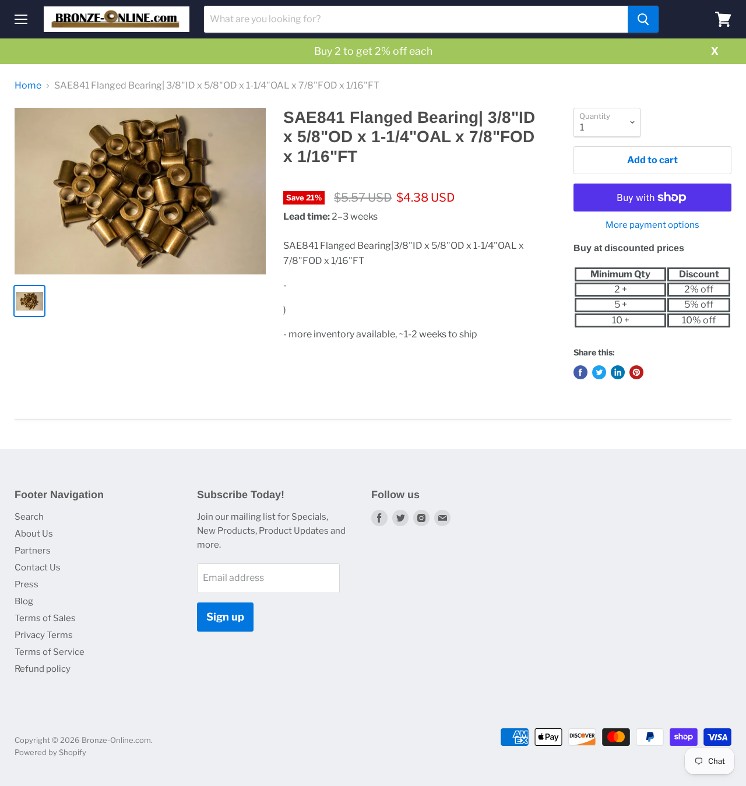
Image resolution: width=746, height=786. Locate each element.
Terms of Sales (45, 618)
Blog (24, 601)
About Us (34, 533)
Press (26, 584)
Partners (33, 550)
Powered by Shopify (50, 752)
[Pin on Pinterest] (636, 372)
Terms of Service (50, 652)
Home (28, 85)
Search (29, 517)
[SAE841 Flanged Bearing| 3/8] (140, 191)
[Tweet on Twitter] (599, 372)
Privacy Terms (44, 635)
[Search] (643, 19)
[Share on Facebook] (580, 372)
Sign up (225, 617)
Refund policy (43, 669)
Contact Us (38, 567)
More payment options (652, 225)
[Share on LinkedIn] (618, 372)
